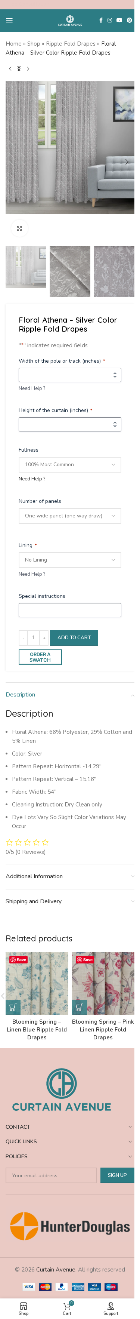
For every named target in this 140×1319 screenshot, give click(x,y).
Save (21, 959)
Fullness (28, 449)
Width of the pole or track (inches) (62, 361)
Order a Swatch (40, 657)
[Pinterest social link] (129, 20)
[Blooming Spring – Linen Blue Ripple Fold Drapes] (37, 983)
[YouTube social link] (119, 20)
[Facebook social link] (100, 20)
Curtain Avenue (55, 1269)
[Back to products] (19, 69)
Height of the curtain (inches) (55, 410)
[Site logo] (70, 20)
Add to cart (74, 637)
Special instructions (42, 596)
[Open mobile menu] (9, 20)
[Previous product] (10, 69)
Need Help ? (32, 388)
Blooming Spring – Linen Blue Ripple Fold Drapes (37, 1029)
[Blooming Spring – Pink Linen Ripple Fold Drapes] (103, 983)
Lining (28, 545)
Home (14, 43)
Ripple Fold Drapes (71, 43)
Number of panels (40, 501)
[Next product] (28, 69)
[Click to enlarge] (19, 228)
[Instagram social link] (109, 20)
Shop (33, 43)
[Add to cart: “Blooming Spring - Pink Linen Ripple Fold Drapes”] (79, 1007)
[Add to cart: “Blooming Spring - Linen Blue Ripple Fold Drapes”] (13, 1007)
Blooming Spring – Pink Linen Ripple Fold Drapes (103, 1029)
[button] (13, 161)
